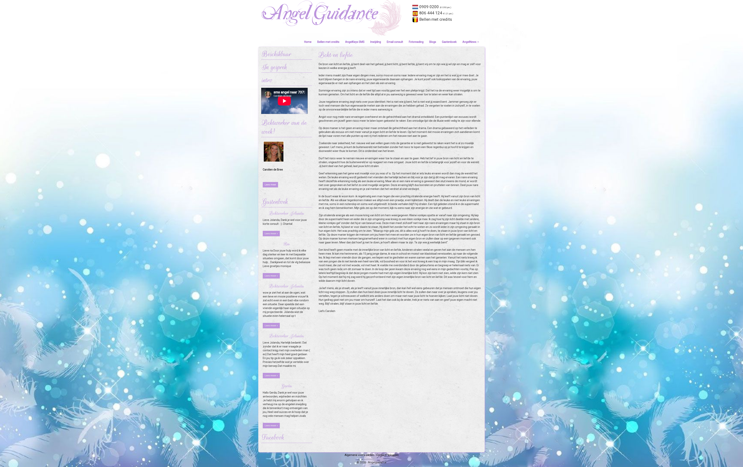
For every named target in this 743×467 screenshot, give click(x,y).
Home (308, 41)
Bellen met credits (435, 19)
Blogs (432, 41)
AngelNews (469, 41)
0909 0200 (434, 6)
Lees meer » (271, 233)
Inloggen (393, 455)
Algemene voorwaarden (359, 455)
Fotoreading (416, 41)
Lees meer (270, 184)
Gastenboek (449, 41)
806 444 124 (435, 13)
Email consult (395, 41)
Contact (381, 455)
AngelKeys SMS (355, 41)
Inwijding (375, 41)
